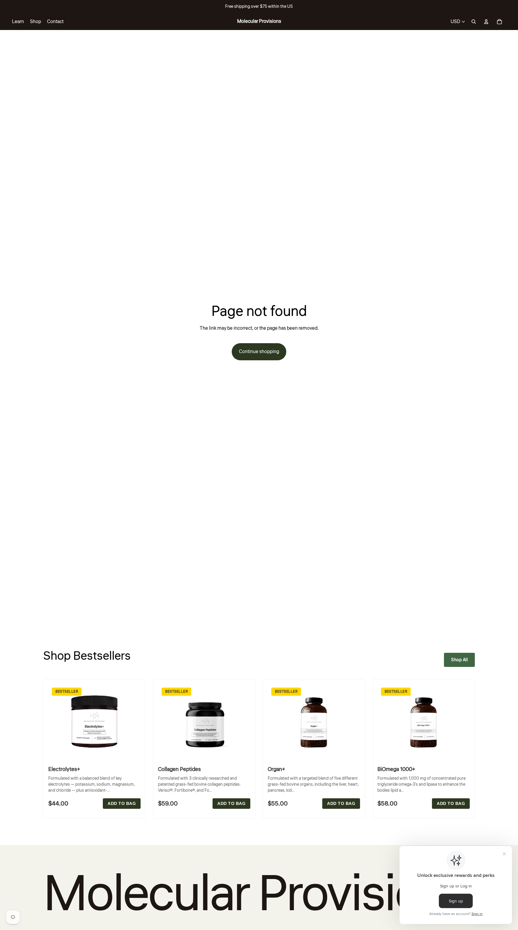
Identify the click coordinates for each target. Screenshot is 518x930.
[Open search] (473, 21)
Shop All (459, 660)
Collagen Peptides (179, 769)
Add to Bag (122, 803)
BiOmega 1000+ (396, 769)
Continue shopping (259, 351)
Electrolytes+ (64, 769)
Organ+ (276, 769)
